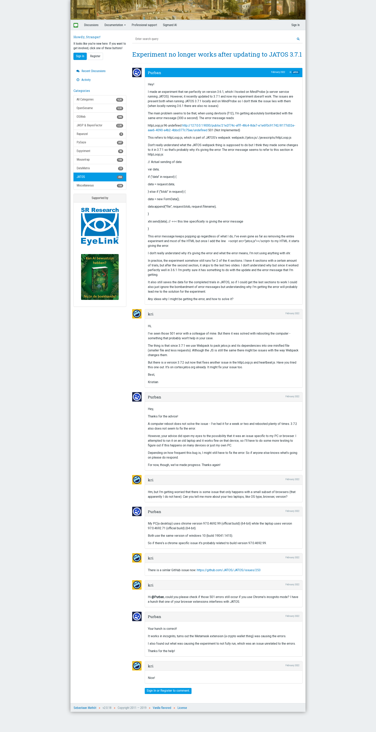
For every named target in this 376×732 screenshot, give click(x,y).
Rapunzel (99, 134)
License (182, 708)
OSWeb (99, 117)
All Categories (99, 99)
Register (95, 56)
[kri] (138, 313)
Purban (154, 72)
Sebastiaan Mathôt (85, 708)
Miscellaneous (99, 185)
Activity (86, 80)
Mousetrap (99, 159)
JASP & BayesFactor (99, 125)
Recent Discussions (93, 71)
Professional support (144, 25)
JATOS (99, 177)
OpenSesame (99, 108)
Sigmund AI (170, 25)
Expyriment (99, 151)
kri (151, 313)
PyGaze (99, 142)
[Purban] (138, 72)
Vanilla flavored (162, 708)
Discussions (91, 25)
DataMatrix (99, 168)
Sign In (295, 25)
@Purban (158, 597)
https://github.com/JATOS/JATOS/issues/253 (229, 570)
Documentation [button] (114, 25)
